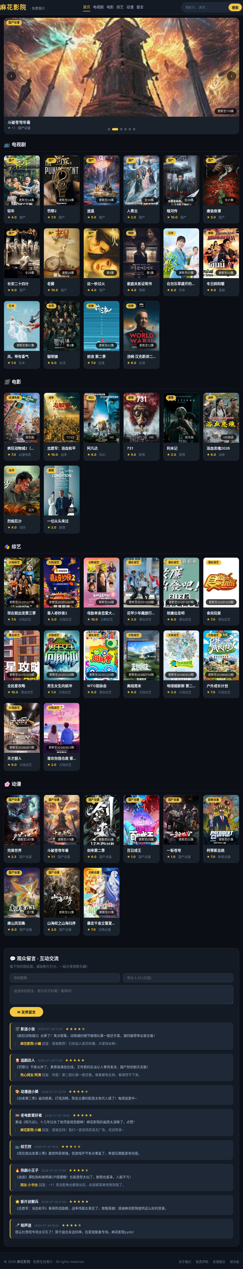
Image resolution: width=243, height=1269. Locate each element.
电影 (110, 7)
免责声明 (202, 1262)
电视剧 (98, 7)
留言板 (234, 1262)
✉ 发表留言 (26, 1012)
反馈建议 (219, 1262)
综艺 (120, 7)
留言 (140, 7)
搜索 (235, 7)
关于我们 (185, 1262)
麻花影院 (22, 7)
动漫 (130, 7)
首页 (86, 7)
